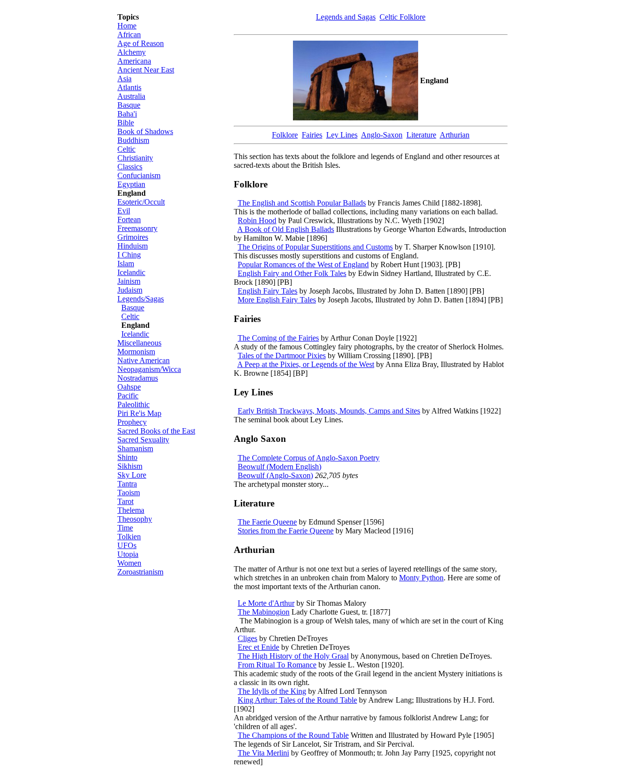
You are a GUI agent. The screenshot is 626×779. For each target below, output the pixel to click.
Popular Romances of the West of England (303, 264)
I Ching (129, 255)
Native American (143, 360)
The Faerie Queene (267, 522)
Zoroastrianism (140, 572)
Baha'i (127, 114)
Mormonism (136, 351)
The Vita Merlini (263, 753)
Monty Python (421, 577)
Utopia (127, 554)
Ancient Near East (145, 70)
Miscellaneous (139, 343)
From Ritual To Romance (277, 665)
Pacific (127, 395)
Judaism (129, 290)
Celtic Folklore (402, 17)
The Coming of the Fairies (278, 338)
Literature (421, 135)
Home (126, 26)
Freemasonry (137, 228)
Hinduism (132, 246)
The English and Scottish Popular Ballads (302, 203)
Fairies (312, 135)
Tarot (125, 501)
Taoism (128, 492)
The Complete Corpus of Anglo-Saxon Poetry (309, 458)
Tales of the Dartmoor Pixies (282, 355)
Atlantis (129, 87)
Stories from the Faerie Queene (286, 531)
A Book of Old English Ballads (285, 229)
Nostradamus (137, 378)
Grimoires (132, 237)
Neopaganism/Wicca (149, 369)
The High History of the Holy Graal (293, 656)
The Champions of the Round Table (293, 735)
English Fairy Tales (267, 291)
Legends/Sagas (140, 299)
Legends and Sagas (346, 17)
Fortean (129, 219)
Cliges (247, 638)
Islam (125, 263)
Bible (125, 122)
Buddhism (133, 140)
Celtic (126, 149)
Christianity (135, 158)
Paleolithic (133, 404)
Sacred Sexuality (143, 439)
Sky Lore (131, 475)
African (129, 34)
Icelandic (131, 272)
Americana (134, 61)
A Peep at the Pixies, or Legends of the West (305, 364)
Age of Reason (140, 43)
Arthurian (455, 135)
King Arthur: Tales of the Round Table (297, 700)
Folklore (285, 135)
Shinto (127, 457)
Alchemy (131, 52)
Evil (123, 210)
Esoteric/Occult (141, 202)
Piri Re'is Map (139, 413)
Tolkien (129, 536)
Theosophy (134, 519)
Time (125, 528)
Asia (124, 78)
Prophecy (132, 422)
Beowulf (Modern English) (279, 466)
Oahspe (129, 387)
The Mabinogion (264, 612)
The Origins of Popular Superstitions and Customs (315, 247)
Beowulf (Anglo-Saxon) (275, 475)
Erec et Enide (258, 647)
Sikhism (129, 466)
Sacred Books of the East (156, 431)
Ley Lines (342, 135)
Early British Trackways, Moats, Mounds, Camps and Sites (329, 411)
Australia (131, 96)
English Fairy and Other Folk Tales (292, 273)
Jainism (128, 281)
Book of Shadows (145, 131)
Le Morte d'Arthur (266, 603)
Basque (128, 105)
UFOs (126, 545)
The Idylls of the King (272, 691)
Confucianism (138, 175)
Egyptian (131, 184)
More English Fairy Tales (277, 300)
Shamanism (135, 448)
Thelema (130, 510)
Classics (129, 166)
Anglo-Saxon (381, 135)
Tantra (127, 484)
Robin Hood (257, 220)
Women (129, 563)
